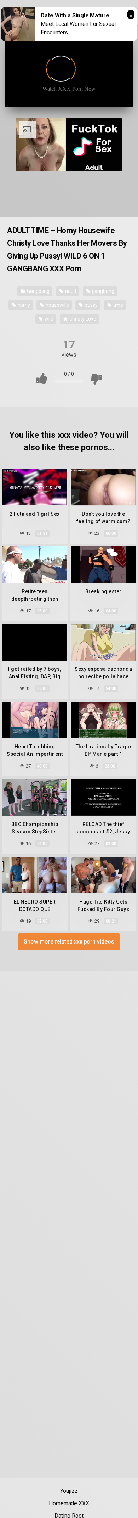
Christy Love (82, 319)
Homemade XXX (69, 1503)
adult (70, 291)
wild (48, 319)
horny (23, 305)
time (117, 305)
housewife (57, 305)
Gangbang (38, 291)
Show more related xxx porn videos (69, 941)
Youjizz (68, 1491)
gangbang (102, 291)
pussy (91, 305)
